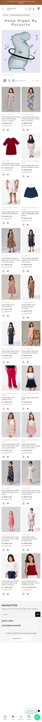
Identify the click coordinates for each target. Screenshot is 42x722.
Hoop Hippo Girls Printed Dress (8, 305)
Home (5, 15)
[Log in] (33, 9)
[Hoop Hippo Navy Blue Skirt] (31, 378)
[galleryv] (13, 81)
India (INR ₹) (16, 638)
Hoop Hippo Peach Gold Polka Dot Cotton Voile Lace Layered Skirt (11, 446)
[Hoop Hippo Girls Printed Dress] (11, 287)
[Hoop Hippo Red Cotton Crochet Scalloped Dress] (11, 145)
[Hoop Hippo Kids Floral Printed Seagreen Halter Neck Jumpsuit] (31, 99)
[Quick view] (8, 130)
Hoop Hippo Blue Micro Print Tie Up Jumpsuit (10, 352)
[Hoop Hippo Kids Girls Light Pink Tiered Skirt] (11, 192)
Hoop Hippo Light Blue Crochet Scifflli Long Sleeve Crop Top (10, 583)
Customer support (11, 626)
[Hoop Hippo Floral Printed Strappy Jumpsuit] (31, 287)
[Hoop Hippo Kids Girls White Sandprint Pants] (31, 145)
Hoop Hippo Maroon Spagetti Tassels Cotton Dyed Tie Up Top (30, 583)
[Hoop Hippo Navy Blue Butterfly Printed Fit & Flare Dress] (31, 240)
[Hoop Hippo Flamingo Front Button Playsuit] (31, 333)
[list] (9, 81)
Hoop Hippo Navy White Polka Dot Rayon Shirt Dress (11, 492)
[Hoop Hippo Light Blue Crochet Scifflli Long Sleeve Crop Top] (11, 566)
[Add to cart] (3, 130)
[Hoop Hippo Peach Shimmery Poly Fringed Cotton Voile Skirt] (31, 424)
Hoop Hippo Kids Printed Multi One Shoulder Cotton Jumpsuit (11, 119)
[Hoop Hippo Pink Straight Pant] (11, 378)
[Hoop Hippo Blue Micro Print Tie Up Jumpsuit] (11, 333)
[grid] (5, 81)
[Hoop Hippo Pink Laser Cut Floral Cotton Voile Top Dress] (11, 519)
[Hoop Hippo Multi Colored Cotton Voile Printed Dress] (31, 519)
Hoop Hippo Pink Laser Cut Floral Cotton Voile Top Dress (10, 539)
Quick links (7, 621)
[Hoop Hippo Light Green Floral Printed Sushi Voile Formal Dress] (31, 473)
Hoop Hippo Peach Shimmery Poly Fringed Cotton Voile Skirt (31, 446)
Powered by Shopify (29, 633)
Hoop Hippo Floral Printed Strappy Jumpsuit (28, 306)
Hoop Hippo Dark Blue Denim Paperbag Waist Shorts (30, 214)
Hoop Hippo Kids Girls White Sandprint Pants (30, 166)
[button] (4, 9)
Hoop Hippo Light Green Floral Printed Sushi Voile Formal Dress (31, 492)
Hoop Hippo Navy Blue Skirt (30, 398)
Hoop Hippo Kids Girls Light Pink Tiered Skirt (10, 213)
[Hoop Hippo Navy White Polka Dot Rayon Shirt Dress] (11, 473)
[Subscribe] (37, 614)
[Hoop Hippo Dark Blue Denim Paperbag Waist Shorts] (31, 192)
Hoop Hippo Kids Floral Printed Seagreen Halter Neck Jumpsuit (31, 119)
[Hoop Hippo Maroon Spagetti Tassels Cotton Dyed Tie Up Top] (31, 566)
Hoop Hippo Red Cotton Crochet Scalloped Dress (11, 164)
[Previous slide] (4, 2)
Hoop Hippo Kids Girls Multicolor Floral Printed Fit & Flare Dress (11, 260)
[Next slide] (38, 2)
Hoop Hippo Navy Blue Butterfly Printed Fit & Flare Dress (30, 260)
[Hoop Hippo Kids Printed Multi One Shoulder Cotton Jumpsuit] (11, 99)
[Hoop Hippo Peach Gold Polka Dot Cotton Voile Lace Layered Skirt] (11, 424)
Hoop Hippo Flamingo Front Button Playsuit (30, 352)
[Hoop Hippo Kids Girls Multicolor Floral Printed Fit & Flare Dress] (11, 240)
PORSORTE (16, 633)
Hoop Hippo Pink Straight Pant (8, 398)
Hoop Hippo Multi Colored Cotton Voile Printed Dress (29, 539)
